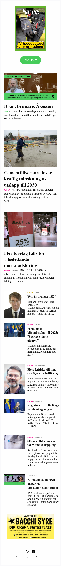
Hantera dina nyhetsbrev (25, 557)
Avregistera (40, 557)
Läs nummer (30, 60)
